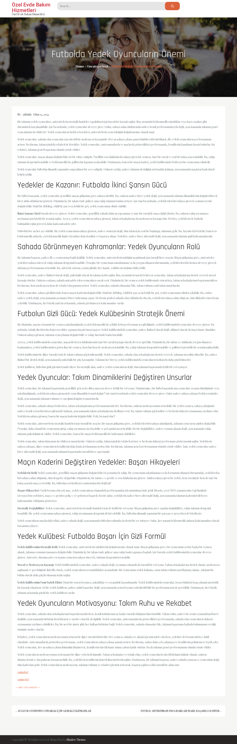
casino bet (23, 679)
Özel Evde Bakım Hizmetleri (31, 7)
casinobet (22, 672)
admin (27, 114)
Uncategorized (27, 687)
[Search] (172, 6)
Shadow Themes (76, 739)
